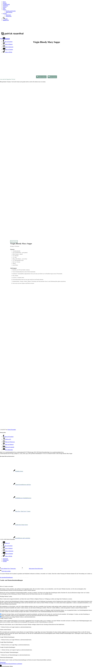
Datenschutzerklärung (15, 575)
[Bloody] (44, 75)
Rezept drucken (53, 76)
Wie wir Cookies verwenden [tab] (6, 586)
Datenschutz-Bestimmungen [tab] (6, 657)
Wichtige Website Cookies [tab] (6, 596)
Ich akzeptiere (3, 577)
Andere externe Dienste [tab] (5, 629)
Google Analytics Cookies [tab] (6, 618)
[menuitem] (48, 1)
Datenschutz (3, 662)
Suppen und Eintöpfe (5, 38)
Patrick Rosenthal (12, 429)
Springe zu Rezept (42, 76)
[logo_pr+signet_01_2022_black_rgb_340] (12, 35)
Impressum (3, 575)
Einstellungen (9, 577)
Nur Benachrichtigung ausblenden (20, 577)
